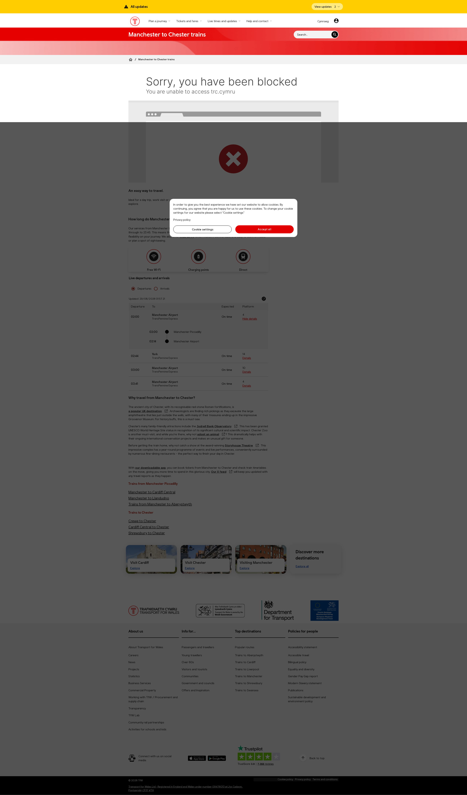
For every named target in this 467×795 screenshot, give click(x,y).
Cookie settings (202, 229)
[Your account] (336, 21)
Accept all (264, 229)
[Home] (130, 59)
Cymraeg (323, 21)
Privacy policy (181, 219)
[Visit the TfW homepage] (135, 22)
